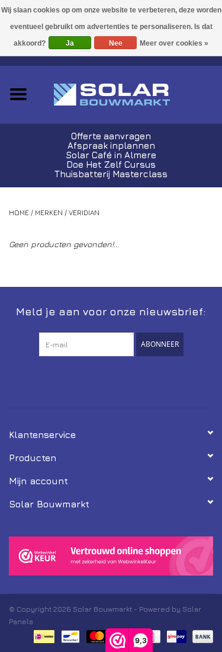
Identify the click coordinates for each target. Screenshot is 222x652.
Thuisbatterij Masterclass (111, 174)
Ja (70, 43)
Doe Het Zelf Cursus (111, 164)
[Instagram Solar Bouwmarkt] (132, 380)
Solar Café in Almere (111, 155)
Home (19, 212)
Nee (116, 43)
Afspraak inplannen (111, 145)
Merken (49, 212)
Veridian (84, 212)
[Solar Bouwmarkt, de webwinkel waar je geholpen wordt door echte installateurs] (129, 93)
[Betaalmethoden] (43, 635)
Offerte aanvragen (111, 136)
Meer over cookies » (174, 43)
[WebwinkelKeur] (111, 556)
